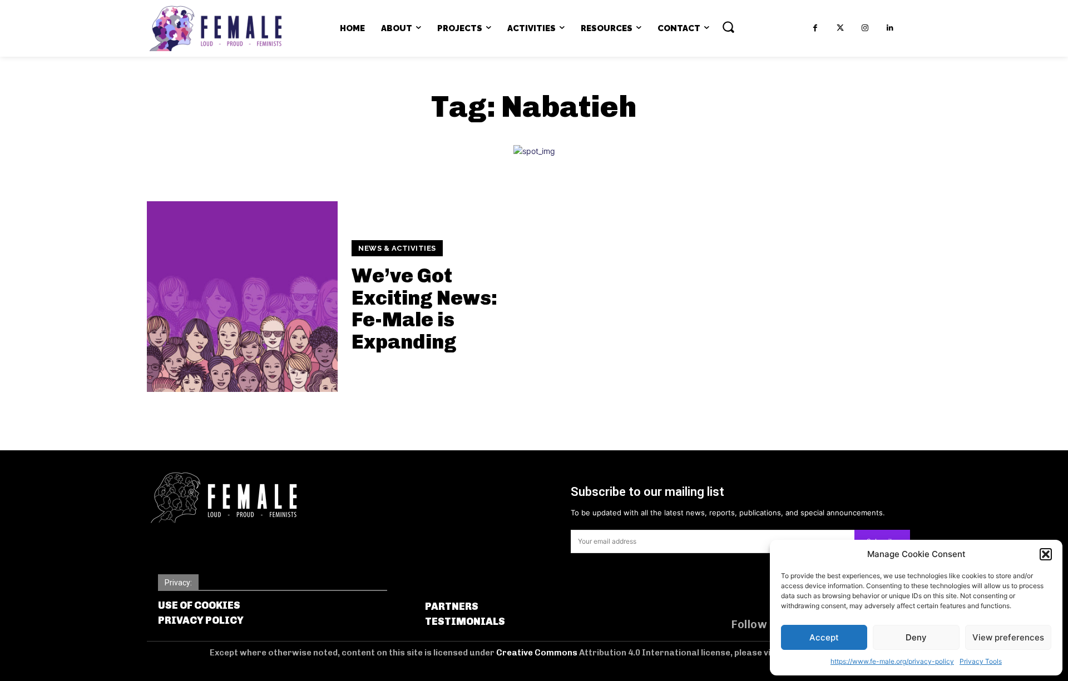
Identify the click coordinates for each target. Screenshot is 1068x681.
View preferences (1008, 637)
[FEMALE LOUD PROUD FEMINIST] (215, 28)
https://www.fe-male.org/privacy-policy (892, 661)
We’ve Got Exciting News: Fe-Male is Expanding (424, 309)
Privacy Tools (981, 661)
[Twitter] (840, 28)
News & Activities (397, 248)
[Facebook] (815, 28)
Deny (916, 637)
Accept (824, 637)
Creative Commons (537, 653)
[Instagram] (865, 28)
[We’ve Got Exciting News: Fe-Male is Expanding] (242, 296)
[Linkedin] (890, 28)
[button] (1045, 554)
